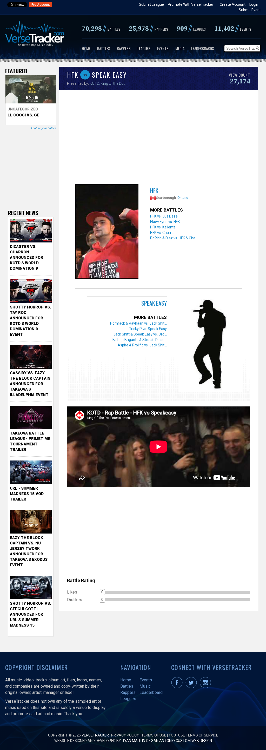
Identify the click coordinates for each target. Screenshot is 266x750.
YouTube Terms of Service (193, 735)
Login (253, 4)
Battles (103, 48)
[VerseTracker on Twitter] (192, 687)
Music (145, 686)
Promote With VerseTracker (190, 4)
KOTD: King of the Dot (107, 83)
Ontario (182, 198)
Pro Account (40, 4)
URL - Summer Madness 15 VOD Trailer (27, 494)
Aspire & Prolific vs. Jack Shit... (142, 345)
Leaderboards (202, 48)
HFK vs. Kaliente (163, 227)
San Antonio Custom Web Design (181, 741)
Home (86, 48)
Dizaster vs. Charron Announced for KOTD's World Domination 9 (26, 257)
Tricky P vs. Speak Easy (148, 329)
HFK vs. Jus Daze (164, 216)
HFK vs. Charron (163, 233)
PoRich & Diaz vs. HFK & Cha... (174, 238)
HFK (154, 190)
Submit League (151, 4)
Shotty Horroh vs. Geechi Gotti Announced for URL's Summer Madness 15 (30, 614)
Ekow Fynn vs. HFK (165, 222)
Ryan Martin (133, 741)
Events (163, 48)
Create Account (232, 4)
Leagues (143, 48)
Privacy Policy (125, 735)
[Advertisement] (158, 134)
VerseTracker (95, 735)
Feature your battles (43, 128)
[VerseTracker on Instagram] (206, 687)
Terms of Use (153, 735)
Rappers (124, 48)
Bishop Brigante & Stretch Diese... (139, 340)
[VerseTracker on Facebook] (178, 687)
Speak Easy (154, 303)
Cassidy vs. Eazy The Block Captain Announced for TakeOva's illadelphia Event (30, 384)
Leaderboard (151, 692)
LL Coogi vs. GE (23, 115)
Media (179, 48)
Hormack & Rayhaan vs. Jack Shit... (138, 323)
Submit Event (250, 10)
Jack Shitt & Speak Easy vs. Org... (140, 334)
